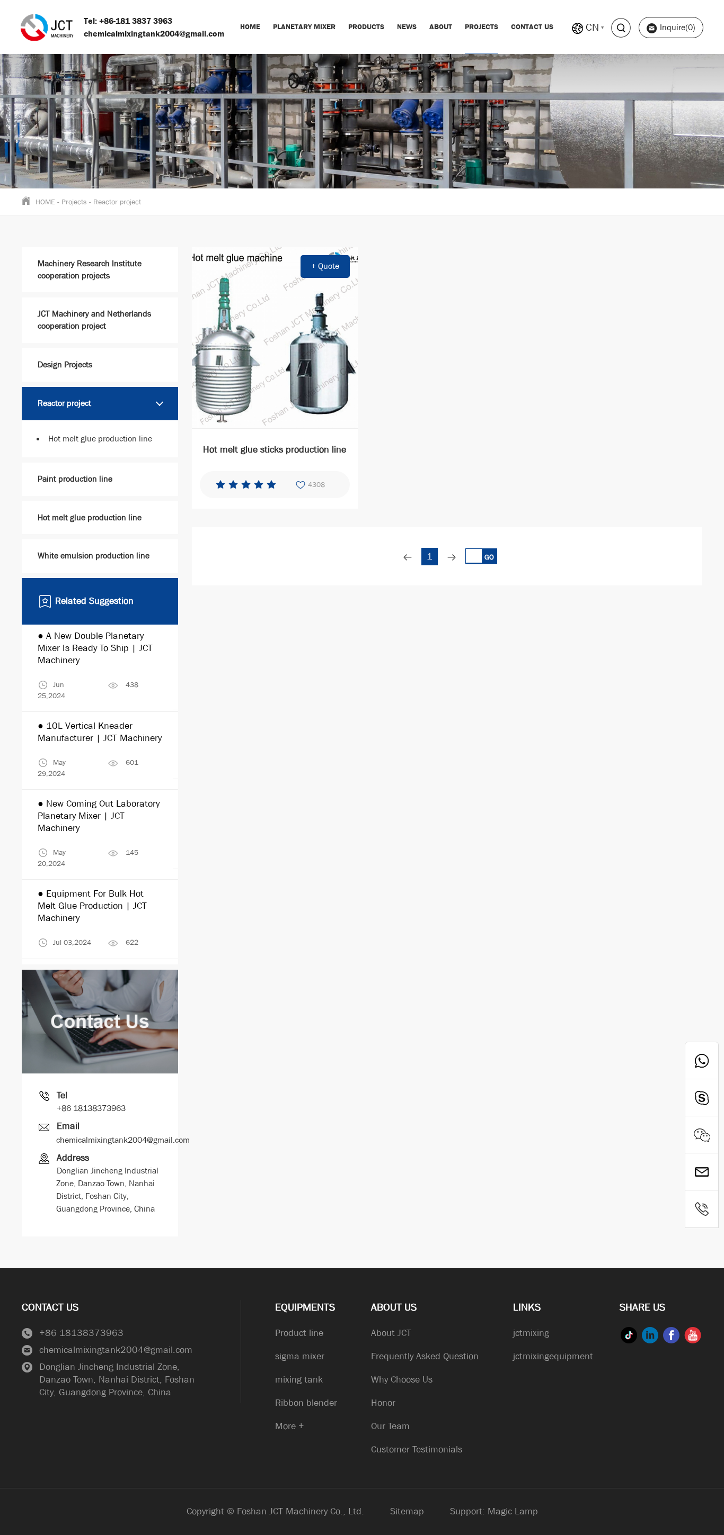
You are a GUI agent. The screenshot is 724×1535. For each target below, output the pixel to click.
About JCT (391, 1333)
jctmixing (531, 1333)
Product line (299, 1333)
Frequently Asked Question (425, 1356)
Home (250, 26)
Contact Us (532, 26)
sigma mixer (299, 1356)
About (440, 26)
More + (289, 1426)
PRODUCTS (366, 26)
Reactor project (117, 201)
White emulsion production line (93, 555)
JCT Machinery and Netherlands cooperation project (94, 319)
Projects (481, 26)
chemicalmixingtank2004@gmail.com (123, 1139)
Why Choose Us (401, 1380)
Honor (383, 1403)
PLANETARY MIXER (304, 26)
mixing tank (299, 1380)
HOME (45, 201)
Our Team (390, 1426)
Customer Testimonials (416, 1449)
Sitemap (407, 1511)
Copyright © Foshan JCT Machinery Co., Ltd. (275, 1511)
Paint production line (75, 478)
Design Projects (65, 364)
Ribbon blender (306, 1403)
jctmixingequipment (553, 1356)
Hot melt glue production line (100, 438)
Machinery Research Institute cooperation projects (90, 269)
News (407, 26)
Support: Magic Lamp (494, 1511)
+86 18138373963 (91, 1108)
